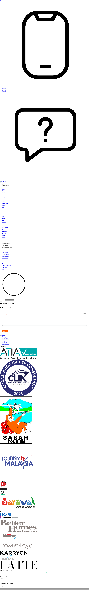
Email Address (4, 314)
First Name (3, 319)
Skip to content (2, 0)
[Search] (1, 301)
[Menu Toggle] (0, 182)
